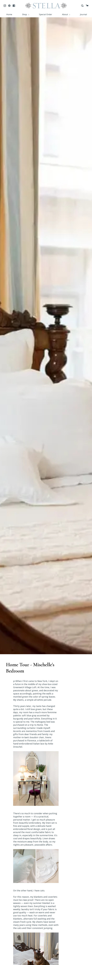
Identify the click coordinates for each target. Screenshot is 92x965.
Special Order (45, 14)
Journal (83, 14)
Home (9, 14)
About (65, 14)
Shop (24, 14)
